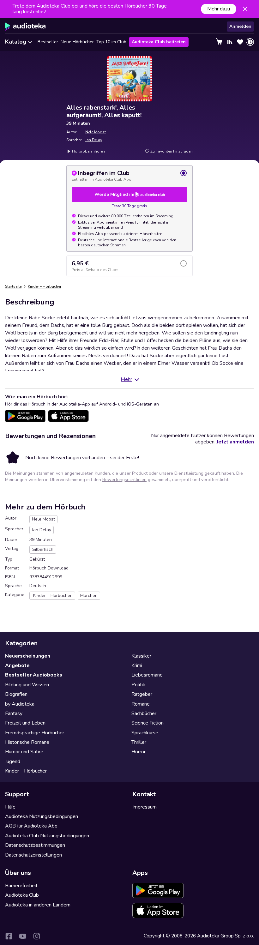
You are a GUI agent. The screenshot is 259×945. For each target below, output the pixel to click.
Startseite (13, 286)
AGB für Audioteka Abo (31, 825)
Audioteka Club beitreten (159, 42)
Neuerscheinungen (27, 656)
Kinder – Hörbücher (44, 286)
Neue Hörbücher (77, 42)
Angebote (17, 665)
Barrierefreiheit (21, 885)
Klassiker (141, 656)
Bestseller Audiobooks (33, 674)
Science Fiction (147, 722)
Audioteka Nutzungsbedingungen (41, 816)
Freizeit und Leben (25, 722)
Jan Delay (93, 139)
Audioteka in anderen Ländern (37, 904)
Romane (140, 704)
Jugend (12, 761)
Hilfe (10, 807)
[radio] (129, 175)
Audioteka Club (22, 895)
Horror (138, 751)
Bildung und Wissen (27, 684)
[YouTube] (23, 936)
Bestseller (48, 42)
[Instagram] (36, 936)
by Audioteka (19, 704)
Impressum (144, 807)
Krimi (136, 665)
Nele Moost (95, 132)
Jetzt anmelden (235, 441)
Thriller (138, 742)
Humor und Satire (24, 751)
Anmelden (240, 26)
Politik (138, 684)
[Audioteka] (25, 26)
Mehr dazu (218, 8)
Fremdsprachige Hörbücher (34, 732)
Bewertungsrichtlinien (124, 480)
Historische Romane (27, 742)
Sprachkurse (144, 732)
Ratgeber (141, 694)
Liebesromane (147, 674)
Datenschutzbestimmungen (35, 845)
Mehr (126, 379)
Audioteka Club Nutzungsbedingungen (47, 835)
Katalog (15, 41)
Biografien (16, 694)
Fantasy (13, 713)
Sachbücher (143, 713)
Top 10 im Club (111, 42)
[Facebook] (9, 936)
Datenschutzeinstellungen (33, 855)
